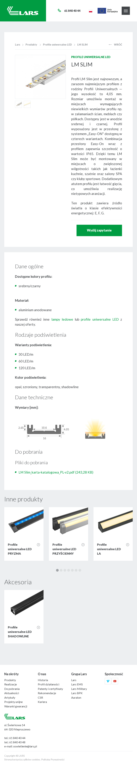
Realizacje (10, 684)
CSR (40, 697)
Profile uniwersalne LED (57, 44)
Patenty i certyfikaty (50, 688)
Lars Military (79, 688)
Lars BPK (77, 693)
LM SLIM (82, 44)
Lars (17, 44)
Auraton (76, 697)
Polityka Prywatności (52, 759)
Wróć (117, 44)
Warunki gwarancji (15, 706)
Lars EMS (77, 684)
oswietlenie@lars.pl (25, 746)
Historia (43, 680)
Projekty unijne (13, 701)
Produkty (31, 44)
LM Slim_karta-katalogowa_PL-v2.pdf (56, 472)
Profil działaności (48, 684)
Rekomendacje (47, 693)
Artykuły (9, 697)
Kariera (42, 701)
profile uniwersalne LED (100, 319)
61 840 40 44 (17, 738)
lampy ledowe (62, 319)
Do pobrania (12, 688)
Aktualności (11, 693)
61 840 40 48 (17, 742)
